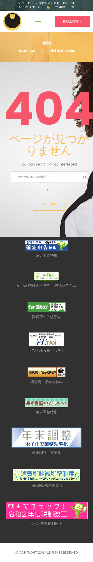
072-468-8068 (33, 7)
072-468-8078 (63, 7)
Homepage (26, 51)
